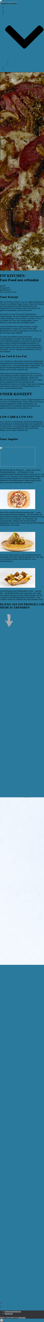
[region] (22, 171)
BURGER (4, 444)
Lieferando (13, 61)
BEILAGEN (5, 565)
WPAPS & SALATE (8, 529)
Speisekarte (9, 12)
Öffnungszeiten (10, 67)
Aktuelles (8, 9)
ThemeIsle (21, 1318)
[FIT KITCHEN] (7, 1)
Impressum (9, 1314)
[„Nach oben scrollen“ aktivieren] (1, 1320)
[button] (24, 59)
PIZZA (2, 486)
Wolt (11, 65)
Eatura (11, 63)
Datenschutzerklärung (13, 1311)
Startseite (8, 7)
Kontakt (8, 69)
